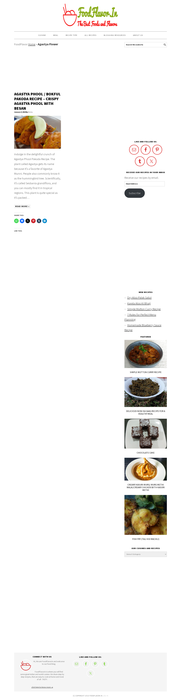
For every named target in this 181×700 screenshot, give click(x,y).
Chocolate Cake (146, 452)
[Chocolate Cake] (145, 447)
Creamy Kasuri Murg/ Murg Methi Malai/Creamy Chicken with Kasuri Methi (146, 487)
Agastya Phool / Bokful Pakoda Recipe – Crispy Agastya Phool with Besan (37, 101)
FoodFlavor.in (90, 14)
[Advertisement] (62, 69)
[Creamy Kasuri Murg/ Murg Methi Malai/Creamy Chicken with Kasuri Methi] (145, 479)
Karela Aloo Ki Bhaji (139, 303)
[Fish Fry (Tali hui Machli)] (145, 534)
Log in (105, 696)
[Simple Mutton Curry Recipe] (145, 367)
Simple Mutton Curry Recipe (144, 309)
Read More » (22, 206)
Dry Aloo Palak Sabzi (139, 297)
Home (31, 44)
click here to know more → (42, 687)
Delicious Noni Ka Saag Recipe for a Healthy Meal (145, 412)
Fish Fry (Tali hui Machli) (145, 539)
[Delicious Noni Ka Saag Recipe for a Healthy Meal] (145, 406)
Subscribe (135, 193)
